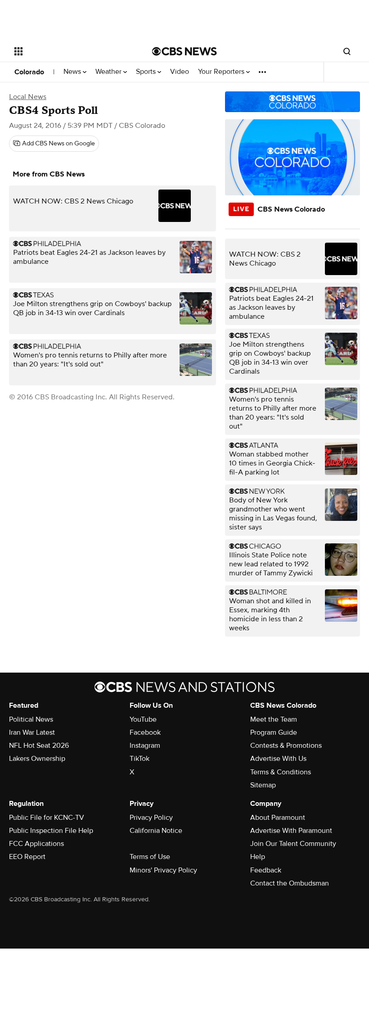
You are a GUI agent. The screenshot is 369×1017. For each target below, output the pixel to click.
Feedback (265, 870)
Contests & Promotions (286, 745)
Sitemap (263, 785)
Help (257, 856)
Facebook (145, 732)
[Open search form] (347, 51)
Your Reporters (222, 72)
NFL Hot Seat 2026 (39, 745)
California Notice (156, 830)
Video (179, 72)
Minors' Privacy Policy (163, 870)
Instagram (145, 745)
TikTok (139, 758)
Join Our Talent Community (293, 843)
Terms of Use (150, 856)
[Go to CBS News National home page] (184, 51)
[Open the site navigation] (71, 51)
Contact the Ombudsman (289, 883)
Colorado (29, 72)
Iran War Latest (32, 732)
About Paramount (277, 817)
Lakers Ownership (37, 758)
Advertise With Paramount (291, 830)
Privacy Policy (151, 817)
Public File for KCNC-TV (46, 817)
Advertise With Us (278, 758)
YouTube (143, 719)
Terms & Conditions (280, 772)
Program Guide (273, 732)
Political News (31, 719)
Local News (27, 96)
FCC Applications (36, 843)
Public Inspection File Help (51, 830)
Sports (147, 72)
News (73, 72)
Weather (109, 72)
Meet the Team (273, 719)
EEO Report (27, 856)
